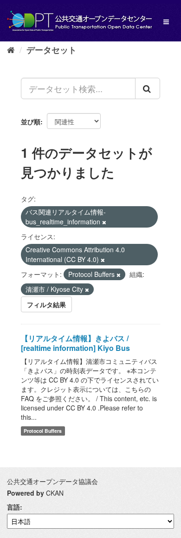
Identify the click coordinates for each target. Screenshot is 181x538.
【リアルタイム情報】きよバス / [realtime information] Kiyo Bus (75, 343)
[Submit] (147, 88)
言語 (13, 506)
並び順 (30, 121)
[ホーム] (11, 49)
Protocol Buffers (43, 430)
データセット (51, 50)
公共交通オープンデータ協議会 (52, 481)
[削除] (104, 222)
